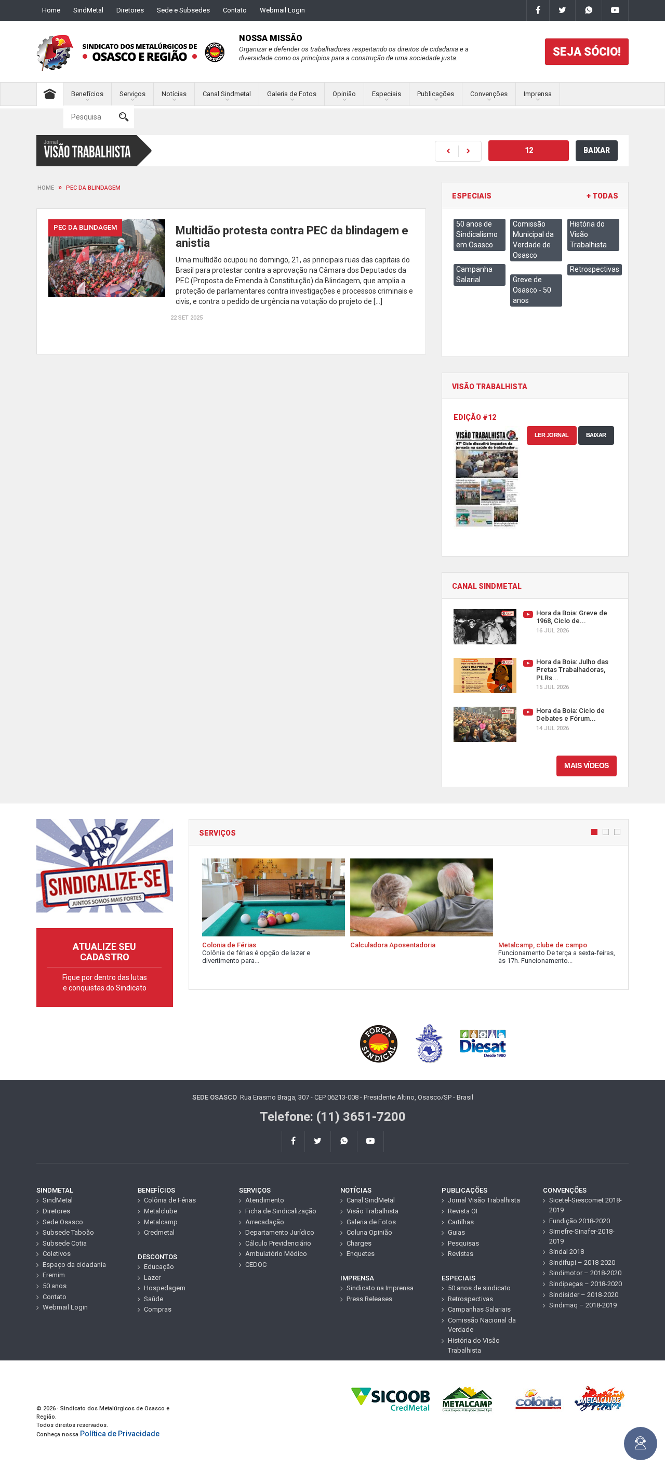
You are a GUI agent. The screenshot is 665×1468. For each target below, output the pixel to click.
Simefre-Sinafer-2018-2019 (582, 1236)
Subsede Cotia (65, 1243)
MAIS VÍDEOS (586, 765)
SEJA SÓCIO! (587, 51)
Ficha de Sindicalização (280, 1211)
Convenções (489, 94)
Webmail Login (282, 10)
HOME (45, 187)
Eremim (54, 1275)
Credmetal (159, 1232)
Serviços (132, 94)
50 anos (54, 1286)
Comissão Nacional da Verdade (482, 1325)
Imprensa (538, 94)
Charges (359, 1243)
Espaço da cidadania (74, 1264)
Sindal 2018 (566, 1251)
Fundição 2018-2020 (579, 1221)
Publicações (435, 94)
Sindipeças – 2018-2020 (585, 1284)
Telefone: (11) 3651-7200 (333, 1116)
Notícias (174, 94)
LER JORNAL (552, 435)
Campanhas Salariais (479, 1309)
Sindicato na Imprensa (380, 1288)
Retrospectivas (594, 269)
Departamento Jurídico (279, 1232)
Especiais (386, 94)
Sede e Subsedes (183, 10)
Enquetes (361, 1254)
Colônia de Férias (170, 1200)
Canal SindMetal (371, 1200)
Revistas (460, 1254)
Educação (159, 1267)
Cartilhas (461, 1222)
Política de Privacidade (119, 1434)
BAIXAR (596, 150)
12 (529, 150)
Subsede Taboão (68, 1232)
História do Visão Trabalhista (474, 1345)
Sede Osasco (63, 1222)
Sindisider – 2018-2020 (583, 1295)
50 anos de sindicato (479, 1288)
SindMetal (88, 10)
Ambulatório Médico (276, 1254)
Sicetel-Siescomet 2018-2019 (585, 1205)
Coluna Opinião (369, 1232)
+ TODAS (602, 196)
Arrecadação (264, 1222)
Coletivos (57, 1254)
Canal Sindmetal (227, 94)
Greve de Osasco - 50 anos (532, 290)
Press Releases (369, 1299)
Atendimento (264, 1200)
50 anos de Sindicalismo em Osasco (477, 234)
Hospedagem (164, 1288)
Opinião (344, 94)
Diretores (130, 10)
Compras (157, 1309)
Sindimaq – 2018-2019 (583, 1305)
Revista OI (462, 1211)
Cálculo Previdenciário (278, 1243)
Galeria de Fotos (291, 94)
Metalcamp (161, 1222)
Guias (456, 1232)
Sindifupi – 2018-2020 (582, 1262)
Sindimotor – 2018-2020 (585, 1273)
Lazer (152, 1277)
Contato (235, 10)
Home (51, 10)
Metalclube (160, 1211)
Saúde (153, 1299)
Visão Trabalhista (372, 1211)
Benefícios (87, 94)
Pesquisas (463, 1243)
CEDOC (256, 1264)
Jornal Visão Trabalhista (484, 1200)
